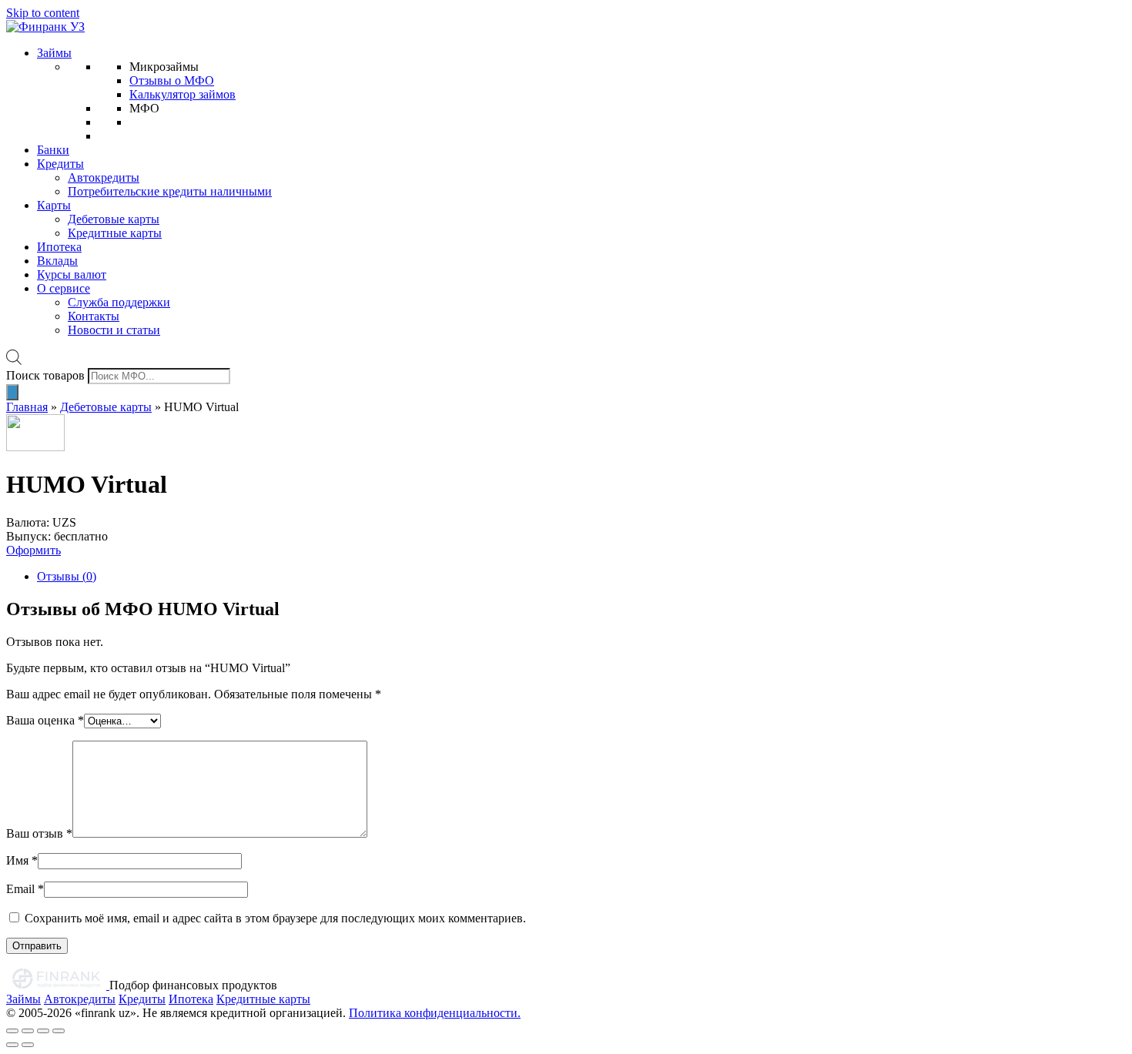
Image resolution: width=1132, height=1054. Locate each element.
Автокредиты (103, 177)
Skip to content (42, 12)
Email (25, 888)
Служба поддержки (119, 302)
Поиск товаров (45, 375)
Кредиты (60, 163)
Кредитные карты (115, 232)
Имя (22, 860)
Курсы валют (71, 274)
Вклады (57, 260)
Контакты (93, 316)
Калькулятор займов (182, 94)
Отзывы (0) (66, 576)
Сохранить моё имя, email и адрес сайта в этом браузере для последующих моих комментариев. (275, 918)
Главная (27, 406)
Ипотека (59, 246)
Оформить (33, 550)
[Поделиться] (28, 1031)
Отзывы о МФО (171, 80)
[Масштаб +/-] (58, 1031)
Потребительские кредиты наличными (170, 191)
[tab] (581, 577)
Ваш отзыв (39, 833)
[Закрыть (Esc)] (12, 1031)
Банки (53, 149)
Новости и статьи (114, 329)
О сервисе (63, 288)
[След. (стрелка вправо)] (28, 1044)
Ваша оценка (45, 720)
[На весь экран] (43, 1031)
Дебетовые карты (113, 219)
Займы (54, 52)
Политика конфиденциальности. (435, 1012)
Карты (54, 205)
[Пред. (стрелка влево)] (12, 1044)
